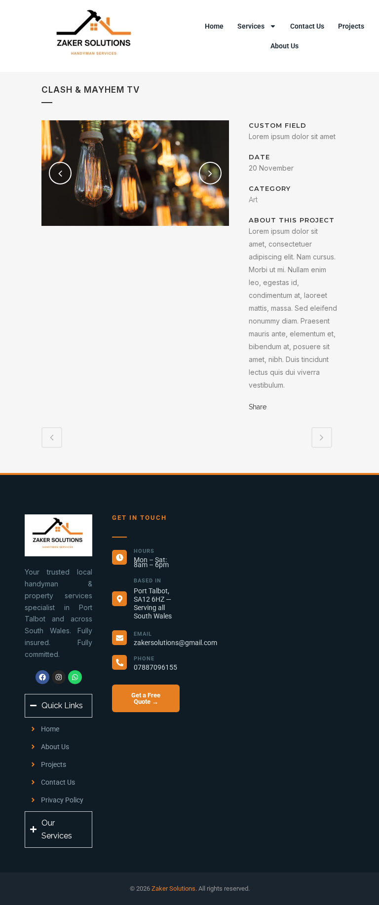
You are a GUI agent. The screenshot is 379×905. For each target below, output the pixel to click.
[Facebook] (42, 677)
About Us (284, 46)
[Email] (119, 637)
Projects (351, 26)
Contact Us (307, 26)
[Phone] (119, 662)
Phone (144, 658)
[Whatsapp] (75, 677)
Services (251, 26)
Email (143, 634)
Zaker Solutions (173, 888)
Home (214, 26)
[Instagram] (59, 677)
